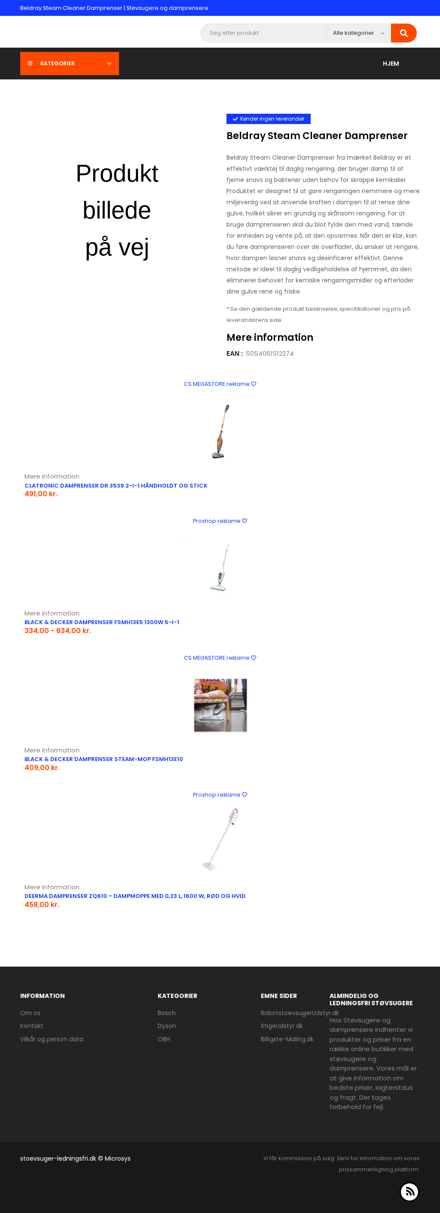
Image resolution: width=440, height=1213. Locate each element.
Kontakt (31, 1026)
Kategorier (57, 63)
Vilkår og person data (51, 1039)
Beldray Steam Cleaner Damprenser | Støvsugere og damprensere (114, 8)
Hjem (391, 63)
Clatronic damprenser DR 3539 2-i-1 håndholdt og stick (116, 486)
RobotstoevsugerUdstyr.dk (300, 1013)
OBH (164, 1039)
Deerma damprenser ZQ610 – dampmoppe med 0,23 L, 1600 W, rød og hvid (135, 896)
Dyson (167, 1026)
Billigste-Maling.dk (287, 1039)
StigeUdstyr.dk (282, 1026)
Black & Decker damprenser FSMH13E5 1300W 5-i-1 (101, 622)
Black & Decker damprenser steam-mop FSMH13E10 (103, 759)
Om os (30, 1013)
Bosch (167, 1013)
